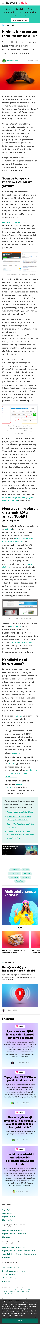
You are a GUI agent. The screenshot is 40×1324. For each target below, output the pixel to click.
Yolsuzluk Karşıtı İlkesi (9, 1290)
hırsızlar (26, 870)
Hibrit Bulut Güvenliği (9, 1278)
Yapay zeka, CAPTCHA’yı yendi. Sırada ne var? (20, 1079)
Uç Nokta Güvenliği (8, 1274)
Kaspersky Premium (8, 1216)
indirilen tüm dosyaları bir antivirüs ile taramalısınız (21, 773)
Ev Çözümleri (7, 1204)
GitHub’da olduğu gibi (12, 222)
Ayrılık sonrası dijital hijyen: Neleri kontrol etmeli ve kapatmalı (20, 1034)
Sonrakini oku (9, 962)
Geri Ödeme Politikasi (23, 1291)
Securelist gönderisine (21, 642)
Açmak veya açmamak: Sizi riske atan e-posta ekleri (14, 951)
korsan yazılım (9, 25)
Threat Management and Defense (14, 1271)
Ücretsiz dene (20, 20)
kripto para (14, 877)
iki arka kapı (15, 626)
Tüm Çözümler (7, 1220)
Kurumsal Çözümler (9, 1262)
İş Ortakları (21, 1299)
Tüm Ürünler (6, 1281)
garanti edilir (18, 753)
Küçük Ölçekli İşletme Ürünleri (13, 1225)
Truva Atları (20, 881)
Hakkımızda (13, 1299)
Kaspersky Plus (7, 1213)
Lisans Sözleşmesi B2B (9, 1291)
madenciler (26, 877)
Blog (27, 1299)
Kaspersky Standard (8, 1210)
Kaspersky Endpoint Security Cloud (14, 1234)
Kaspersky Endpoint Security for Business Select (18, 1251)
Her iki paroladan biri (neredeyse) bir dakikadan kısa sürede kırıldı (20, 1159)
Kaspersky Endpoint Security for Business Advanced (19, 1254)
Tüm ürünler (6, 1237)
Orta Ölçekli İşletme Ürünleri (13, 1242)
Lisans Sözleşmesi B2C (23, 1290)
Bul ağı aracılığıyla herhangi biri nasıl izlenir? (18, 969)
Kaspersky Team (12, 60)
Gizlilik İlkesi (34, 1288)
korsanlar (27, 873)
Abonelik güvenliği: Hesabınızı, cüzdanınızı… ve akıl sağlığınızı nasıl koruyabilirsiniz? (20, 1122)
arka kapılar (15, 870)
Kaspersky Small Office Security (12, 1230)
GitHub (8, 529)
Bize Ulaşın (5, 1299)
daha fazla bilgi (7, 1315)
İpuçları (21, 1026)
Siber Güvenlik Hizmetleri (10, 1268)
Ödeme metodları (8, 1293)
